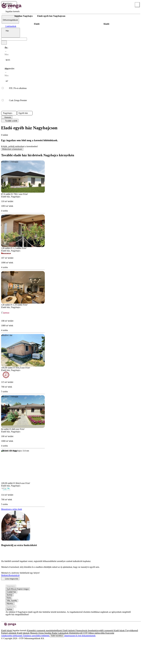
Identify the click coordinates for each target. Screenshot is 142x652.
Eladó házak (6, 630)
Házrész (10, 603)
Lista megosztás (11, 579)
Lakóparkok (63, 633)
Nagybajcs (11, 586)
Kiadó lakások (23, 633)
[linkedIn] (7, 628)
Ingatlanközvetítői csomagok (101, 630)
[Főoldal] (8, 16)
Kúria (9, 598)
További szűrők (11, 121)
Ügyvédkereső (131, 630)
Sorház (9, 609)
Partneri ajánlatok (9, 633)
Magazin (34, 633)
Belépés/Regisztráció (10, 575)
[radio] (37, 24)
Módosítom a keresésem (12, 149)
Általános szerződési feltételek (36, 635)
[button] (14, 3)
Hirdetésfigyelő (76, 633)
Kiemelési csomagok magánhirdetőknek (45, 630)
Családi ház (11, 592)
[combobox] (10, 32)
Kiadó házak (119, 630)
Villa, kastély (12, 601)
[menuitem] (11, 11)
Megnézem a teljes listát (11, 509)
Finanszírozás (81, 630)
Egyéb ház (11, 606)
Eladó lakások (69, 630)
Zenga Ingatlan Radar (48, 633)
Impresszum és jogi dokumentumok (80, 635)
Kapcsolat (109, 633)
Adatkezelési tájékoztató (12, 635)
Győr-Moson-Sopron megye (18, 589)
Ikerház (10, 595)
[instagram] (4, 628)
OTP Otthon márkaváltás (94, 633)
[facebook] (2, 628)
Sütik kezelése (57, 636)
